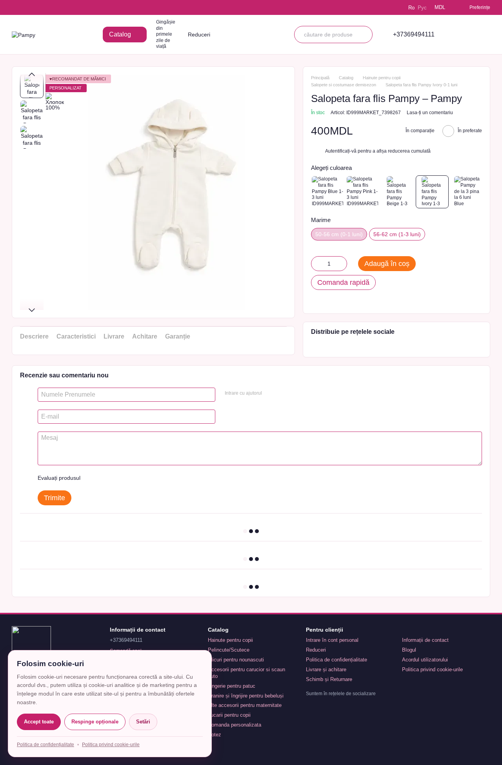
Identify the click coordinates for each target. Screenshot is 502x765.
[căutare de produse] (364, 34)
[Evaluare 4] (131, 478)
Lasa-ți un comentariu (430, 112)
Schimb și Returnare (329, 679)
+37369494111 (414, 34)
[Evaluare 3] (118, 478)
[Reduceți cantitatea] (316, 264)
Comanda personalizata (234, 725)
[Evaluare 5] (143, 478)
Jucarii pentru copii (229, 715)
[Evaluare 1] (93, 478)
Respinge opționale (94, 722)
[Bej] (397, 191)
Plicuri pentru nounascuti (236, 660)
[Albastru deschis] (327, 191)
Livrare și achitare (326, 669)
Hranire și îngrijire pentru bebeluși (246, 696)
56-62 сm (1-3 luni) (397, 234)
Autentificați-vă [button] (341, 151)
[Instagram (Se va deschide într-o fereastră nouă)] (16, 7)
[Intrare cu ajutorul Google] (283, 393)
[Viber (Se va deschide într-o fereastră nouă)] (49, 7)
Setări (143, 722)
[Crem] (432, 191)
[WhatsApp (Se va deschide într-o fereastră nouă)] (60, 7)
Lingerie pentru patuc (231, 686)
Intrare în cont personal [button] (332, 640)
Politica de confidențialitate (336, 660)
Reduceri (199, 34)
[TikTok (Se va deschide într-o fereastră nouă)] (27, 7)
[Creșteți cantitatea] (341, 264)
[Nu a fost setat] (467, 191)
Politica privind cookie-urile (432, 669)
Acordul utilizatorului (425, 660)
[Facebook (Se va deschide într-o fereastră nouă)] (38, 7)
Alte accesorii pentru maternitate (245, 705)
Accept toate (39, 722)
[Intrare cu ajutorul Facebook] (270, 393)
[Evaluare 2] (106, 478)
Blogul (409, 650)
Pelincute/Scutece (228, 650)
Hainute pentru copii (230, 640)
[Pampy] (31, 645)
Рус (422, 7)
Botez (214, 735)
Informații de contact (425, 640)
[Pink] (362, 191)
